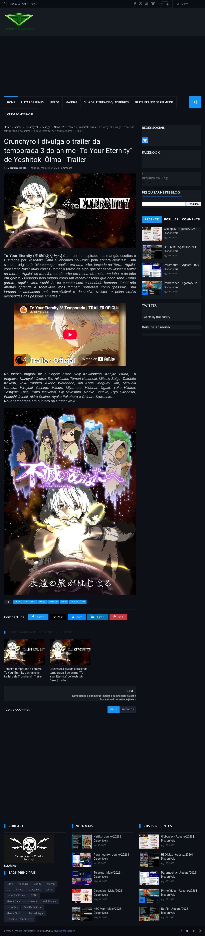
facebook (128, 709)
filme (10, 883)
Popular (171, 219)
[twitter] (187, 931)
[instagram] (194, 931)
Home (11, 102)
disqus (114, 709)
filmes (19, 889)
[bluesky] (153, 4)
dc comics (35, 889)
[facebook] (135, 4)
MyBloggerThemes (64, 931)
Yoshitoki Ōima (87, 127)
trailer (71, 127)
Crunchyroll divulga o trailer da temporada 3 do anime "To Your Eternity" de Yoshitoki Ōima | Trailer (68, 674)
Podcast (23, 883)
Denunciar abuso (156, 327)
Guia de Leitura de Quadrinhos (106, 102)
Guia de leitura (32, 907)
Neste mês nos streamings (154, 102)
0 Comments (64, 168)
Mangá (46, 127)
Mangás (71, 102)
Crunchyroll (31, 127)
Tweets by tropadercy (156, 317)
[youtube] (146, 4)
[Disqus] (70, 763)
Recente (152, 219)
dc (8, 889)
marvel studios (15, 913)
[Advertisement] (102, 66)
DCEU (34, 895)
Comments (191, 219)
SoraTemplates (25, 931)
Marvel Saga (36, 913)
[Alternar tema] (164, 4)
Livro (49, 889)
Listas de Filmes (32, 102)
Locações (12, 907)
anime (17, 127)
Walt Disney (49, 901)
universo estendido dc (20, 919)
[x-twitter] (140, 4)
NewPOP (59, 127)
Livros (54, 102)
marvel (51, 883)
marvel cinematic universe (22, 901)
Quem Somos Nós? (20, 114)
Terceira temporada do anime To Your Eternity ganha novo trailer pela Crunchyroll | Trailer (23, 672)
